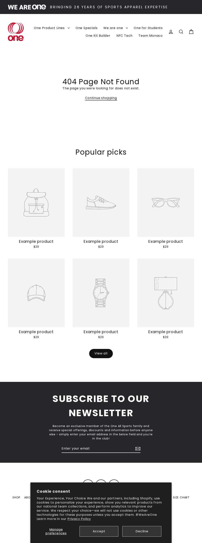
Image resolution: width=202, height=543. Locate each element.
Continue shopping (101, 98)
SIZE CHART (181, 497)
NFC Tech (124, 35)
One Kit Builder (98, 35)
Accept (99, 531)
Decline (142, 531)
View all (100, 353)
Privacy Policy (79, 519)
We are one (113, 28)
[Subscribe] (137, 449)
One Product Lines (49, 28)
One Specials (87, 28)
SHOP (16, 497)
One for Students (148, 28)
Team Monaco (150, 35)
